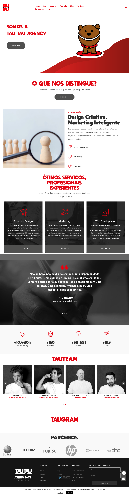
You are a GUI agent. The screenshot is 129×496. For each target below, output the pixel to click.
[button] (64, 97)
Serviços (53, 6)
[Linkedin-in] (25, 480)
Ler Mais (60, 493)
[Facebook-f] (18, 480)
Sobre (45, 6)
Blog (72, 6)
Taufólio (63, 6)
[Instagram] (22, 480)
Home (37, 6)
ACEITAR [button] (69, 493)
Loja (48, 9)
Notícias (80, 6)
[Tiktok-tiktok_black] (28, 480)
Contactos (39, 9)
